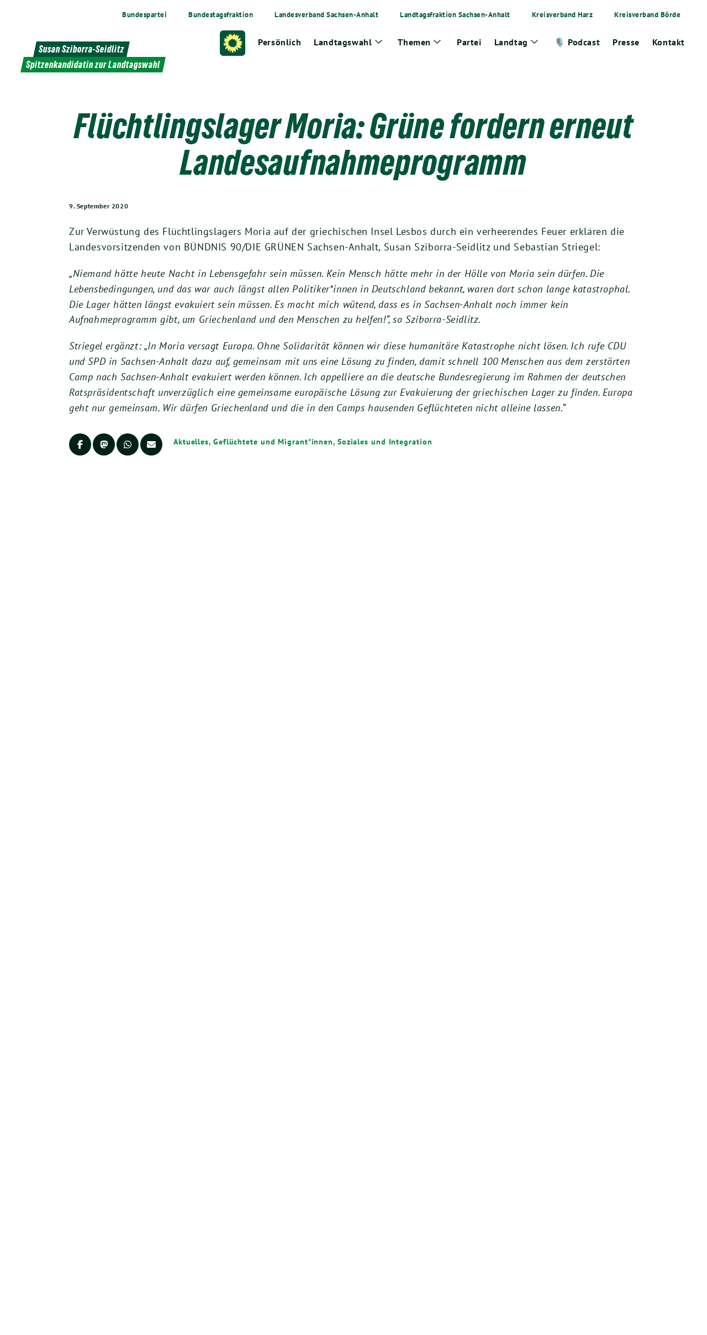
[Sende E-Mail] (151, 444)
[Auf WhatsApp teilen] (128, 444)
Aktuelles (191, 442)
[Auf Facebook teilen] (80, 444)
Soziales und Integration (384, 442)
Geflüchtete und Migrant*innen (273, 442)
